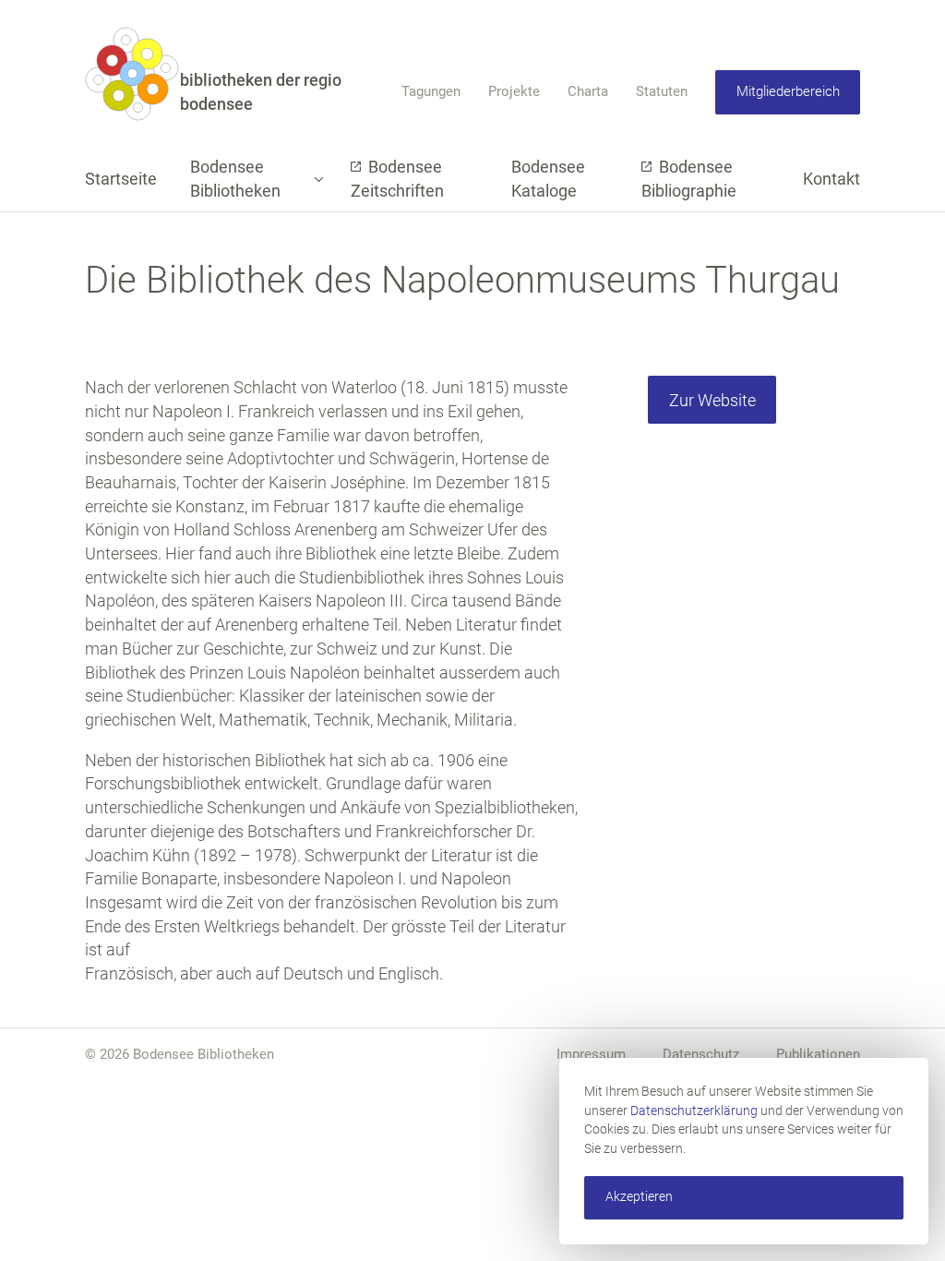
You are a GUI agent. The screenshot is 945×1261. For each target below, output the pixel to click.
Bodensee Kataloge (548, 178)
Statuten (662, 91)
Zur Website (712, 400)
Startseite (121, 178)
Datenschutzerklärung (694, 1111)
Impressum (591, 1054)
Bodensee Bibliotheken (235, 178)
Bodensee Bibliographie (688, 178)
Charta (588, 91)
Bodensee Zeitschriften (397, 178)
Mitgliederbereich (788, 91)
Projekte (514, 91)
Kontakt (831, 178)
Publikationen (818, 1054)
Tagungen (431, 91)
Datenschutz (701, 1054)
